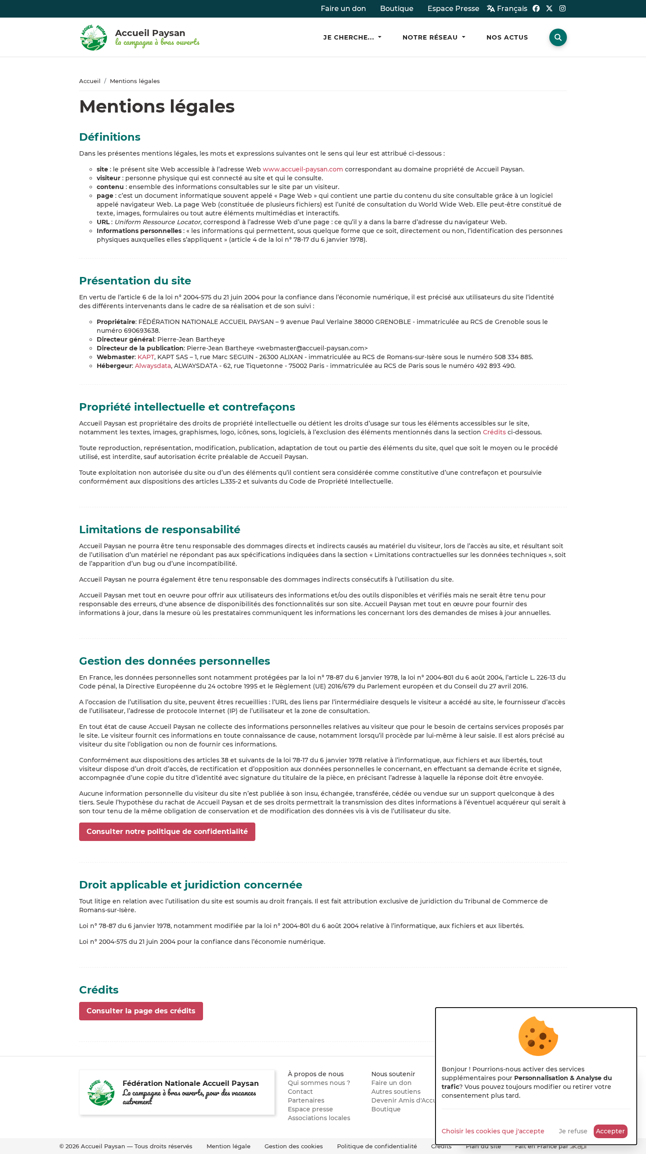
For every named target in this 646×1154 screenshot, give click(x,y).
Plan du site (483, 1146)
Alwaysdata (153, 366)
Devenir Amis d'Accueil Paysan (419, 1100)
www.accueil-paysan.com (303, 169)
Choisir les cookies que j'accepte (493, 1131)
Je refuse (573, 1131)
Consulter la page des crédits (141, 1011)
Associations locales (319, 1118)
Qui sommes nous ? (319, 1083)
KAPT (146, 357)
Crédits (494, 432)
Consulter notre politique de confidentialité (167, 831)
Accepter (610, 1131)
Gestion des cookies (294, 1146)
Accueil (90, 80)
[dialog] (536, 1076)
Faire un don (391, 1083)
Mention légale (228, 1146)
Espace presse (310, 1109)
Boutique (386, 1109)
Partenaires (306, 1100)
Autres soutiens (396, 1092)
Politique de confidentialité (377, 1146)
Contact (300, 1092)
